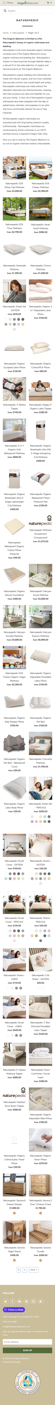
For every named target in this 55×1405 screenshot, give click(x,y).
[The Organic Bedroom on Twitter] (6, 1301)
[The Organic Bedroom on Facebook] (13, 1301)
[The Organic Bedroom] (27, 2)
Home (6, 33)
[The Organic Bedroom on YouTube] (20, 1301)
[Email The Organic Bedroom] (41, 1301)
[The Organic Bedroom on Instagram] (34, 1301)
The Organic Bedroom (19, 1358)
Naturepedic (18, 33)
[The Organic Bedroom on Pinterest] (27, 1301)
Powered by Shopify (11, 1362)
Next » (33, 1269)
